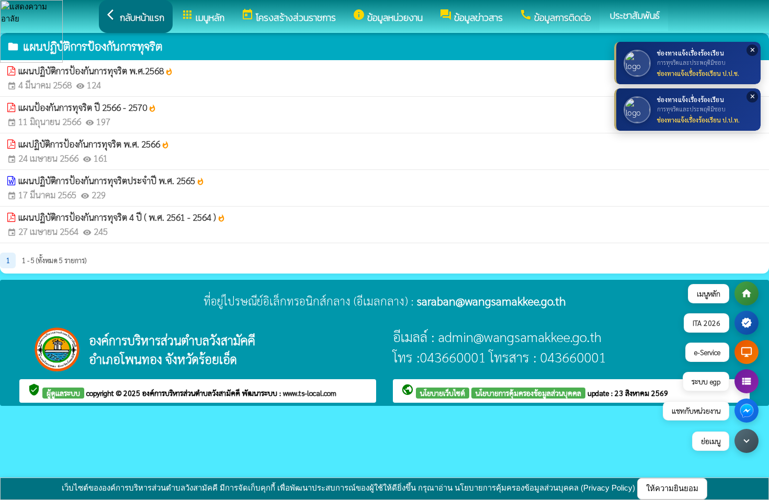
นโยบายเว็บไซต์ (442, 392)
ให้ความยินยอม (672, 488)
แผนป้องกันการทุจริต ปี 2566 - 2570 (87, 107)
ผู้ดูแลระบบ (63, 392)
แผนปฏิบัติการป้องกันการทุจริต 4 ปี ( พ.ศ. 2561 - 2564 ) (121, 217)
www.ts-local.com (309, 392)
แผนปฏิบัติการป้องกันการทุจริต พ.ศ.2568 (95, 70)
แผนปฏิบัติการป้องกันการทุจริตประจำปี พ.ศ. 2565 (111, 180)
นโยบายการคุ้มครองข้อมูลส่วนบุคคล (528, 392)
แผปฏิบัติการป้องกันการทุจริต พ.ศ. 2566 (93, 144)
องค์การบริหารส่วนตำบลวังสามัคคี (192, 392)
